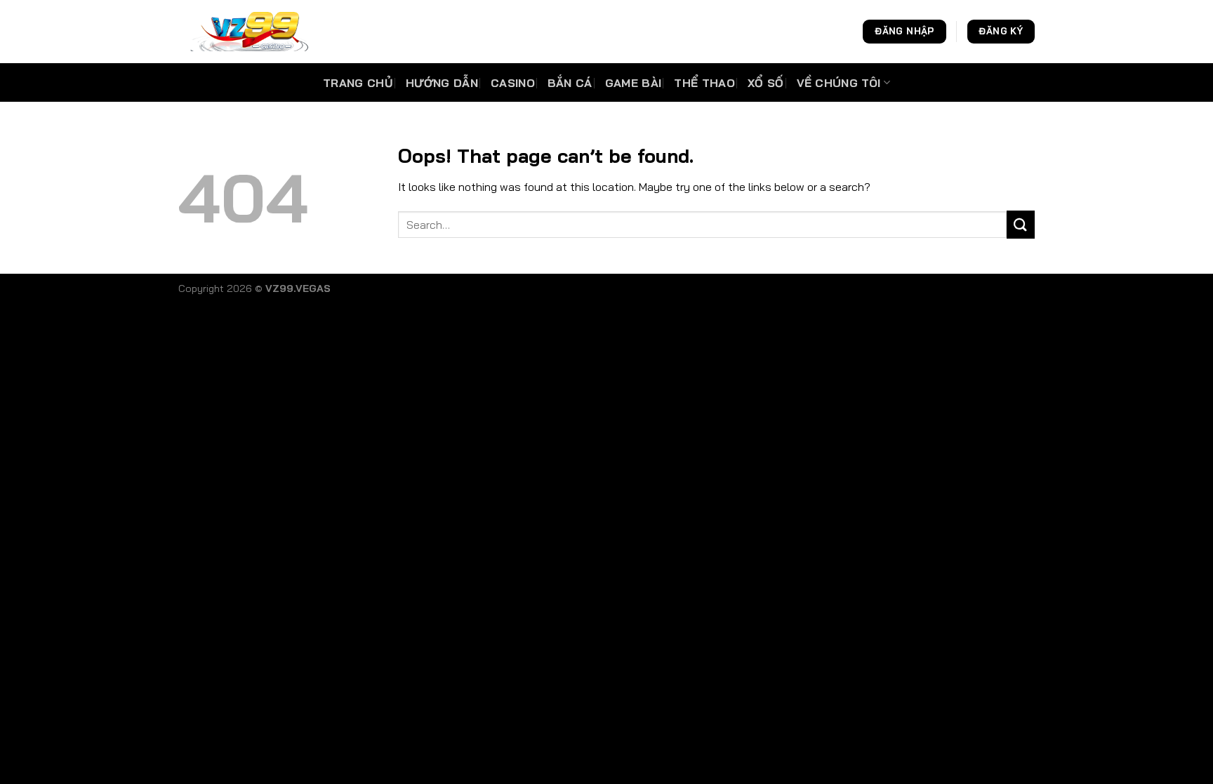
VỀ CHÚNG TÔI (839, 83)
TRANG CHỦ (358, 83)
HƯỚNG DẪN (442, 83)
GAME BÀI (633, 83)
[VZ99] (248, 31)
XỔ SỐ (766, 83)
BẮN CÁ (570, 83)
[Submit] (1021, 224)
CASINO (513, 83)
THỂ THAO (704, 83)
